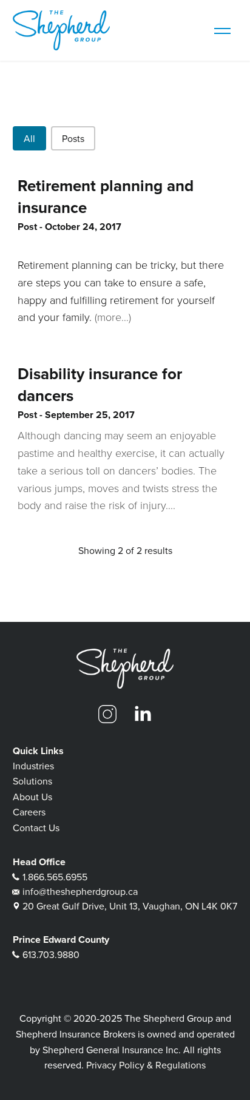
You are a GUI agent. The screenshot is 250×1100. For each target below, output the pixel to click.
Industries (33, 765)
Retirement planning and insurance (106, 197)
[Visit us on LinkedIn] (142, 714)
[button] (29, 138)
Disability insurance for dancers (100, 385)
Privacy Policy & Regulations (146, 1064)
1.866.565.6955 (54, 876)
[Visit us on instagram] (107, 714)
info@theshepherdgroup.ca (80, 891)
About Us (32, 796)
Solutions (32, 781)
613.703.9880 (50, 954)
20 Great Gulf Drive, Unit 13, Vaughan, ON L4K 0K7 (129, 906)
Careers (29, 811)
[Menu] (222, 30)
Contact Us (36, 827)
